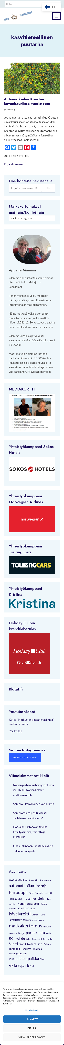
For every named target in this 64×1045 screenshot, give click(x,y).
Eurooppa (18, 892)
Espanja (40, 886)
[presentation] (32, 78)
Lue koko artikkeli (18, 156)
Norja (21, 933)
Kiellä (31, 1028)
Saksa (28, 939)
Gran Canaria (36, 892)
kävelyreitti (20, 913)
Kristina (15, 594)
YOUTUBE (15, 731)
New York (13, 933)
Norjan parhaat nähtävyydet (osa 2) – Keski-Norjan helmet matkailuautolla (33, 790)
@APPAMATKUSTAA (25, 757)
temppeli (14, 948)
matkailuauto (38, 920)
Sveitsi (22, 944)
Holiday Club (15, 898)
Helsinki (48, 893)
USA (25, 953)
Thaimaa (37, 948)
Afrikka (23, 880)
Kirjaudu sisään (13, 164)
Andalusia (45, 880)
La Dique (36, 915)
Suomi (13, 944)
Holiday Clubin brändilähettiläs (22, 626)
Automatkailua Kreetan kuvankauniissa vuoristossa (27, 101)
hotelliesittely (34, 898)
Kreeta (44, 904)
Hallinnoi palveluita (31, 1010)
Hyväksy (32, 1019)
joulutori (12, 904)
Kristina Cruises (26, 908)
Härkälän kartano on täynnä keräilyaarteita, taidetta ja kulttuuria (30, 832)
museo (47, 926)
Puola (48, 933)
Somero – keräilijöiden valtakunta (33, 804)
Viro (42, 959)
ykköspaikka (21, 965)
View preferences (32, 1037)
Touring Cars (20, 552)
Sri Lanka (48, 938)
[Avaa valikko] (56, 16)
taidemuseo (34, 944)
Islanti (48, 899)
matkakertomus (25, 925)
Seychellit (37, 939)
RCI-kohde (17, 938)
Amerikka (34, 880)
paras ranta (35, 932)
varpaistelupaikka (24, 958)
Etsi (48, 188)
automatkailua (21, 885)
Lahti (43, 914)
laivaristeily (15, 919)
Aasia (13, 880)
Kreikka (13, 908)
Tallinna (47, 944)
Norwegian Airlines (26, 502)
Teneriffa (26, 948)
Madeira (27, 920)
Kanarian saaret (28, 903)
